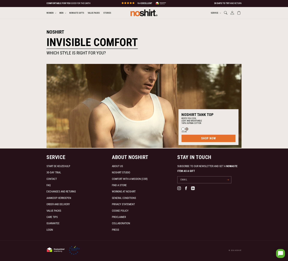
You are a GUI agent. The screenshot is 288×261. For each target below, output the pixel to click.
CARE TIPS (52, 217)
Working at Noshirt (124, 191)
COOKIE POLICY (120, 210)
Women (50, 13)
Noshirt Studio (121, 172)
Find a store (119, 185)
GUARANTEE (53, 223)
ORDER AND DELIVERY (58, 204)
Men (61, 13)
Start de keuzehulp (58, 166)
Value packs (53, 210)
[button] (51, 13)
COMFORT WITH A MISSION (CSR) (130, 178)
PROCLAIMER (119, 217)
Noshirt (238, 250)
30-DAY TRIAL (53, 172)
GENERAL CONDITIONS (124, 198)
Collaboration (121, 223)
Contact (51, 178)
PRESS (115, 229)
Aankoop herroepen (58, 198)
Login (49, 229)
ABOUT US (117, 166)
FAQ (48, 185)
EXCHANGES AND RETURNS (61, 191)
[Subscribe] (228, 179)
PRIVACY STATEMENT (123, 204)
